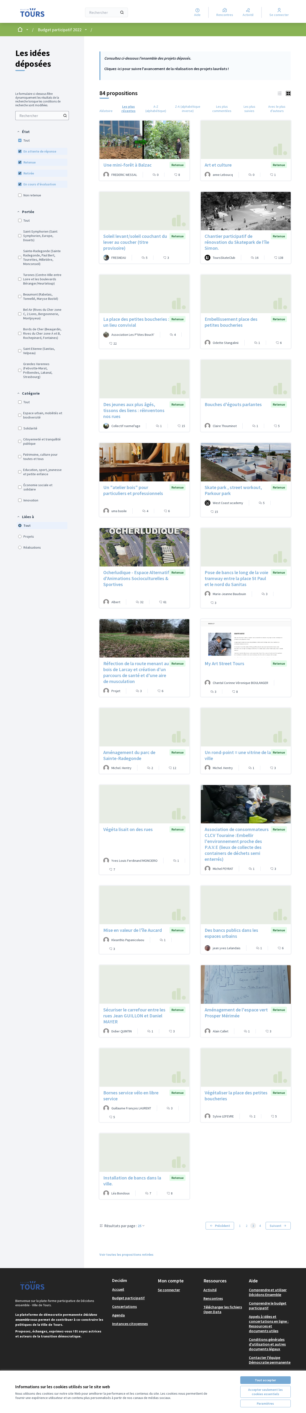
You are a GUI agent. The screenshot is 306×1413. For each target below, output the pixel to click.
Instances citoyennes (130, 1323)
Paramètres (265, 1403)
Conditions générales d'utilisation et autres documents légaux (267, 1344)
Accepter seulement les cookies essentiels (265, 1391)
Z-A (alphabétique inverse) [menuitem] (187, 108)
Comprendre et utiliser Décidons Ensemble (268, 1292)
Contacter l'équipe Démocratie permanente (269, 1360)
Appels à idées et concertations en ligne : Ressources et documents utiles (269, 1323)
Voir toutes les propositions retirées (126, 1254)
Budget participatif (128, 1298)
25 (140, 1225)
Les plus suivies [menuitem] (249, 108)
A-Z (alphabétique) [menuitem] (155, 108)
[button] (23, 131)
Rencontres (213, 1298)
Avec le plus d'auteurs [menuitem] (276, 108)
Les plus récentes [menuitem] (128, 108)
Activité (210, 1289)
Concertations (124, 1306)
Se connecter (169, 1289)
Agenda (118, 1315)
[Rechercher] (122, 12)
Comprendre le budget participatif (267, 1305)
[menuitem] (42, 115)
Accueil (118, 1289)
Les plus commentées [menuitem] (221, 108)
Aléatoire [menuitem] (106, 111)
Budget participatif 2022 (60, 29)
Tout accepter (265, 1380)
